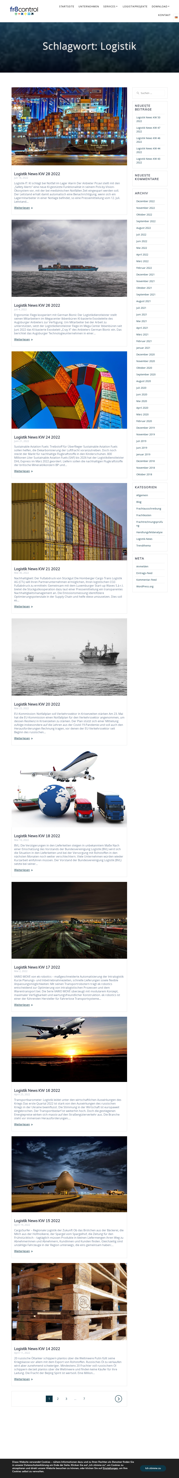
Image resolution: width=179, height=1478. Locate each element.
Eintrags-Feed (144, 573)
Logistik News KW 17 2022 (37, 967)
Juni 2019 (141, 447)
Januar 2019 (143, 454)
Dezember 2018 (145, 461)
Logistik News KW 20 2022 (37, 704)
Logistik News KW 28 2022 (37, 173)
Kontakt (164, 15)
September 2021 (146, 294)
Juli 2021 (141, 307)
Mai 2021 (141, 321)
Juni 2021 (141, 314)
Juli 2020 (141, 387)
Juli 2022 (141, 234)
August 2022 (143, 228)
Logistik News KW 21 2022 (37, 568)
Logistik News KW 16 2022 (37, 1090)
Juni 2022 (141, 241)
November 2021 (145, 281)
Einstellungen (110, 1468)
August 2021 (143, 301)
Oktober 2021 (144, 287)
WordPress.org (144, 586)
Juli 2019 (141, 441)
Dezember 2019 (145, 427)
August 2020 (143, 381)
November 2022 (145, 208)
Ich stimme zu (153, 1468)
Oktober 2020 (144, 367)
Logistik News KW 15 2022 (37, 1220)
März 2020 (142, 414)
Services (109, 6)
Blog (138, 502)
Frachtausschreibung (148, 508)
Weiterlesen (22, 208)
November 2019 (145, 434)
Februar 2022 (144, 267)
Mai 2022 (141, 247)
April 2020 (142, 407)
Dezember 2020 (145, 354)
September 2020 (146, 374)
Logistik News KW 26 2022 (37, 305)
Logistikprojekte (135, 6)
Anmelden (142, 566)
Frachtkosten (143, 515)
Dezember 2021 (145, 274)
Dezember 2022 (145, 201)
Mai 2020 (141, 401)
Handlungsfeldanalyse (149, 532)
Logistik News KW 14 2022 (37, 1348)
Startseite (66, 6)
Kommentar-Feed (146, 579)
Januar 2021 (143, 347)
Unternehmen (88, 6)
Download (159, 6)
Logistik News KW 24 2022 (37, 437)
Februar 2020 (144, 421)
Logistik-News (144, 539)
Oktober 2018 (144, 474)
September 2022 (146, 221)
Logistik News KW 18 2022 (37, 836)
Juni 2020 (141, 394)
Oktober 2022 (144, 214)
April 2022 (142, 254)
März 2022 (142, 261)
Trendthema (143, 545)
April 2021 (142, 327)
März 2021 (142, 334)
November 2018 (145, 467)
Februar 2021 (144, 341)
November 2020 (145, 361)
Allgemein (142, 495)
